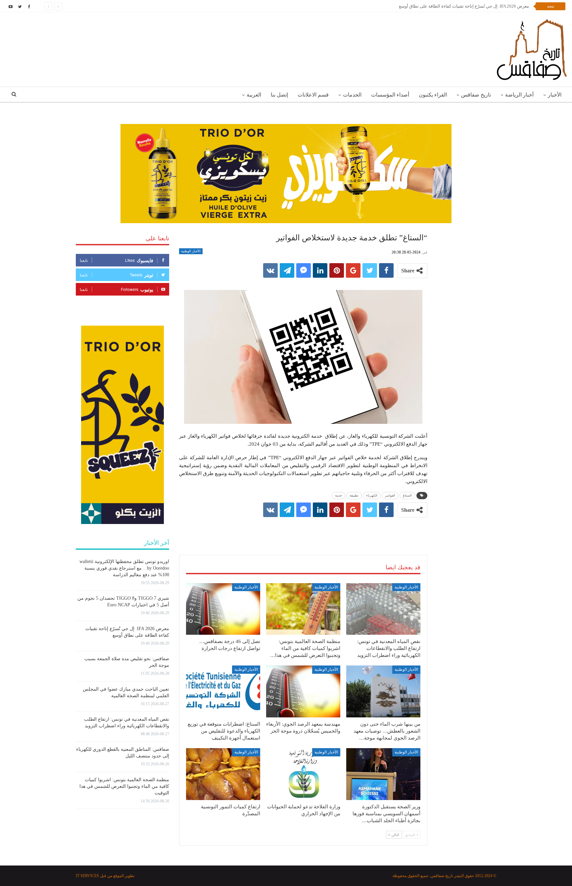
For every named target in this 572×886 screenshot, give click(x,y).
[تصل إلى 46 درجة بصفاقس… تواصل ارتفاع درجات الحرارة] (223, 609)
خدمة (338, 495)
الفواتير (390, 495)
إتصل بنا (279, 95)
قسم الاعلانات (313, 95)
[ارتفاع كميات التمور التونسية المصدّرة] (223, 774)
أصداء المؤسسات (390, 95)
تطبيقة (354, 495)
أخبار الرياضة (519, 95)
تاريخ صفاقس (476, 95)
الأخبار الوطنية (191, 251)
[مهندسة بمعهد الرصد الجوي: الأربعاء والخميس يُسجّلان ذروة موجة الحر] (303, 691)
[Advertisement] (303, 529)
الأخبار (554, 95)
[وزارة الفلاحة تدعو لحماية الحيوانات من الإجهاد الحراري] (303, 774)
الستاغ (407, 495)
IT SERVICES (87, 875)
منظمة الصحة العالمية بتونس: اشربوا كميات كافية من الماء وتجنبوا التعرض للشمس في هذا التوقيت (124, 786)
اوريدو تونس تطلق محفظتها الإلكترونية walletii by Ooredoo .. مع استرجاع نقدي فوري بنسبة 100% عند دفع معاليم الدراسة (124, 568)
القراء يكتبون (433, 95)
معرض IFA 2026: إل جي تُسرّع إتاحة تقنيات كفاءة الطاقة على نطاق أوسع (464, 6)
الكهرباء (371, 495)
